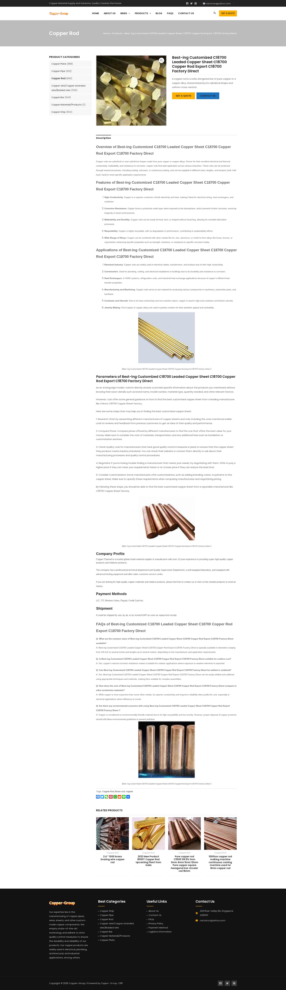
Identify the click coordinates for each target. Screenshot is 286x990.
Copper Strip (58, 111)
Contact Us (155, 915)
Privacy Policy (156, 923)
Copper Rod (58, 78)
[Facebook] (187, 3)
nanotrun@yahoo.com (212, 920)
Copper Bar (57, 97)
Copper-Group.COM (111, 983)
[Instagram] (195, 3)
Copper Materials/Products (66, 104)
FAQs (151, 919)
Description (103, 138)
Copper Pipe (58, 71)
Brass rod (120, 791)
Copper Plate (58, 63)
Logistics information (160, 931)
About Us (154, 910)
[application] (128, 13)
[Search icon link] (214, 13)
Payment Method (158, 927)
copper (129, 791)
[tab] (103, 138)
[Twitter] (191, 3)
